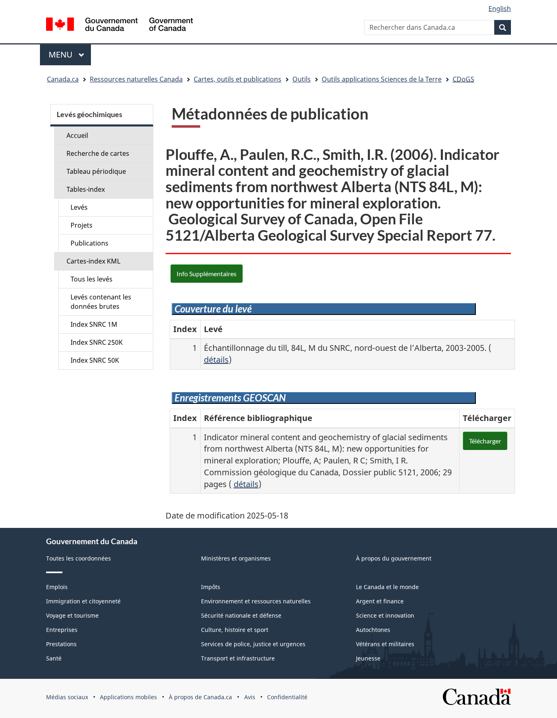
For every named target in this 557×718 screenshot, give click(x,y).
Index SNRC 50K (95, 360)
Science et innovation (385, 615)
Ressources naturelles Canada (136, 79)
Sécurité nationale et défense (241, 615)
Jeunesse (368, 658)
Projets (82, 225)
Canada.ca (63, 79)
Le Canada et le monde (387, 587)
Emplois (57, 587)
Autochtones (373, 630)
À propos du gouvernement (393, 558)
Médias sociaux (67, 697)
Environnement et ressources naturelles (256, 601)
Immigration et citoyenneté (83, 601)
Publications (89, 243)
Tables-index (85, 189)
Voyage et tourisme (72, 615)
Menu (70, 54)
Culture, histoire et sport (234, 630)
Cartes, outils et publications (237, 79)
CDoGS (463, 79)
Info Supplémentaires (207, 273)
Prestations (61, 644)
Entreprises (61, 630)
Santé (54, 658)
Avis (249, 697)
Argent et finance (380, 601)
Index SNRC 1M (94, 324)
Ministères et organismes (236, 558)
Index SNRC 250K (97, 342)
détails (216, 359)
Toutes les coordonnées (78, 558)
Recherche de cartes (97, 153)
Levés (79, 207)
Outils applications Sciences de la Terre (382, 79)
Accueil (77, 135)
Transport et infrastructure (238, 658)
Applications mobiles (128, 697)
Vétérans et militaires (385, 644)
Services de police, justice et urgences (253, 644)
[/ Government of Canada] (119, 25)
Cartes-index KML (93, 261)
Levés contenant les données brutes (101, 302)
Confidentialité (287, 697)
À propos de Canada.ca (200, 697)
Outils (301, 79)
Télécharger (485, 441)
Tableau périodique (96, 171)
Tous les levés (92, 279)
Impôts (210, 587)
